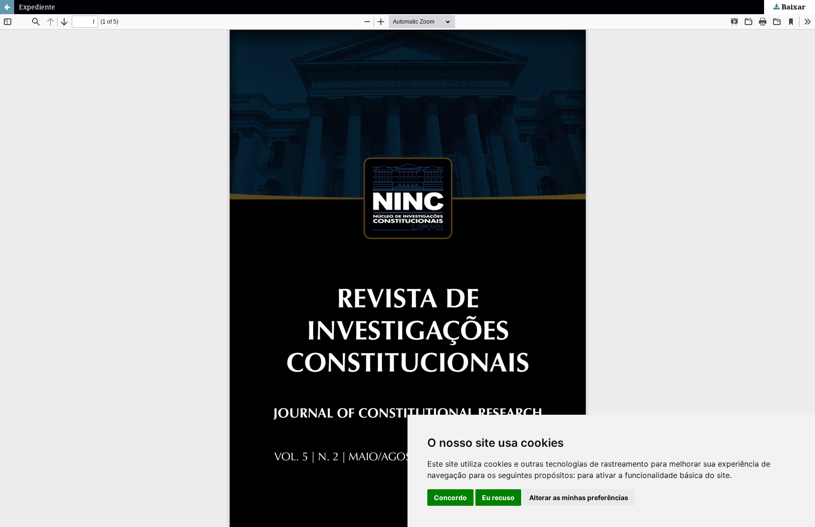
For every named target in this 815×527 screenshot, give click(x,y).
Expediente (37, 6)
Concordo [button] (450, 498)
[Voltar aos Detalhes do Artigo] (7, 7)
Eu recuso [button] (498, 498)
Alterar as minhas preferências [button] (578, 498)
